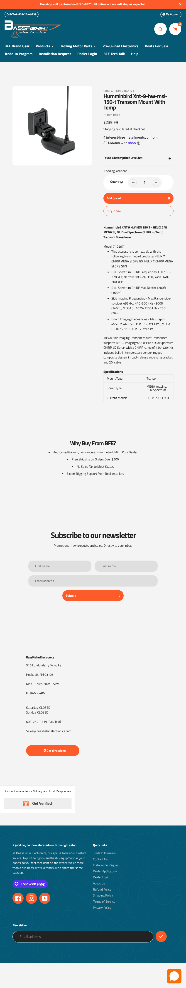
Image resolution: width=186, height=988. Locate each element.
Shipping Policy (103, 895)
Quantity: (116, 181)
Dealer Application (105, 871)
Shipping (109, 129)
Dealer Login (101, 877)
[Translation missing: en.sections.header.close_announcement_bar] (180, 4)
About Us (99, 883)
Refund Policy (102, 889)
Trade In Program (104, 853)
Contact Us (100, 859)
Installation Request (106, 865)
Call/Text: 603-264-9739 (22, 14)
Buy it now (114, 210)
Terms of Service (104, 901)
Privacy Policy (102, 907)
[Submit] (161, 936)
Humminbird (111, 114)
